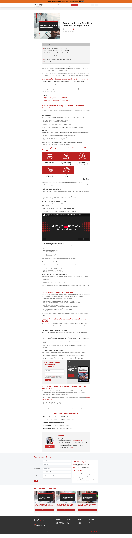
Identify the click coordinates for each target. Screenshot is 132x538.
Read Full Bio (49, 446)
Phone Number (37, 468)
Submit (36, 480)
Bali (78, 520)
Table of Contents (47, 44)
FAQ (89, 523)
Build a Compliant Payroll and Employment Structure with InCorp (57, 59)
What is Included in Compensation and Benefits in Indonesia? (56, 50)
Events (68, 523)
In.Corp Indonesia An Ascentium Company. (41, 531)
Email (35, 464)
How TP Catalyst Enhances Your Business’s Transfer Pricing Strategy (44, 505)
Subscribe (48, 380)
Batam (79, 524)
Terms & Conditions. (62, 531)
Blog (37, 8)
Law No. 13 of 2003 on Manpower (52, 83)
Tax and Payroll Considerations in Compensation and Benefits (57, 57)
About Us (68, 522)
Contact (74, 5)
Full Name (36, 460)
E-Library (90, 520)
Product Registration (59, 522)
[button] (96, 5)
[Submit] (92, 5)
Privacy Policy (53, 376)
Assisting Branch (37, 471)
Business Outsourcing (60, 523)
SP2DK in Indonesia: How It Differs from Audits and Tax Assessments (65, 505)
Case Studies (91, 524)
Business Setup (58, 520)
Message (35, 475)
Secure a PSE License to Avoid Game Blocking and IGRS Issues (87, 505)
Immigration (58, 524)
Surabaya (79, 523)
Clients (68, 520)
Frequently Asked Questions (50, 61)
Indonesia (70, 19)
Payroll (74, 19)
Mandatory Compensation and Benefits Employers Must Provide (57, 52)
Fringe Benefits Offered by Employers (52, 54)
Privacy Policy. (56, 531)
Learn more (82, 1)
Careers (68, 524)
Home (35, 8)
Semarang (79, 522)
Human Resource (65, 19)
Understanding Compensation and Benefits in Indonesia (55, 48)
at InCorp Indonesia (77, 440)
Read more (72, 447)
